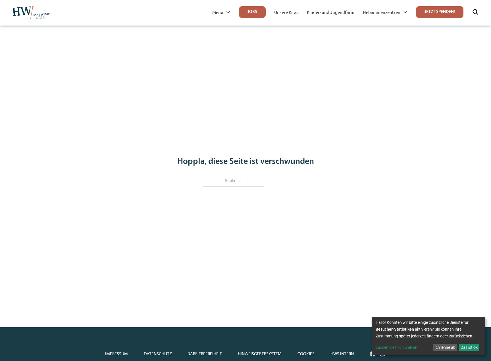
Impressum (116, 354)
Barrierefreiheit (205, 354)
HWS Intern (342, 354)
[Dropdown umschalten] (228, 12)
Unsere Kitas (286, 12)
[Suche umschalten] (475, 12)
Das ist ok (469, 347)
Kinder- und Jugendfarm (330, 12)
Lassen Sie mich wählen (396, 347)
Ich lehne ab (444, 347)
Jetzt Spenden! (440, 12)
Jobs (252, 12)
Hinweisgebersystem (260, 354)
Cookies (306, 354)
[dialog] (428, 336)
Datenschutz (158, 354)
